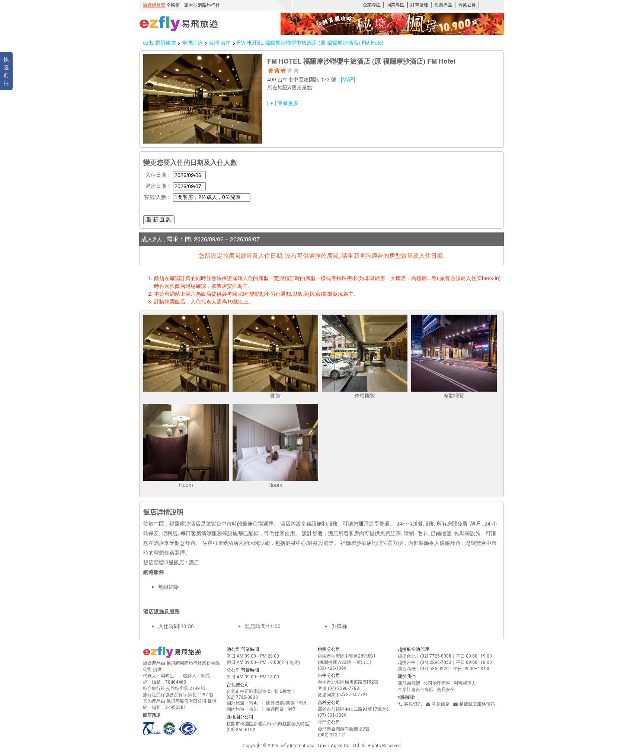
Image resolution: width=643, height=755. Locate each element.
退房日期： (158, 185)
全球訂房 (192, 42)
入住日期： (158, 174)
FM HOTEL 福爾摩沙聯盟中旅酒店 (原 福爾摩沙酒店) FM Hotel (310, 42)
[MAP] (348, 79)
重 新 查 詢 (159, 219)
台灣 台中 (221, 42)
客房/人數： (158, 196)
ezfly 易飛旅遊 (159, 42)
